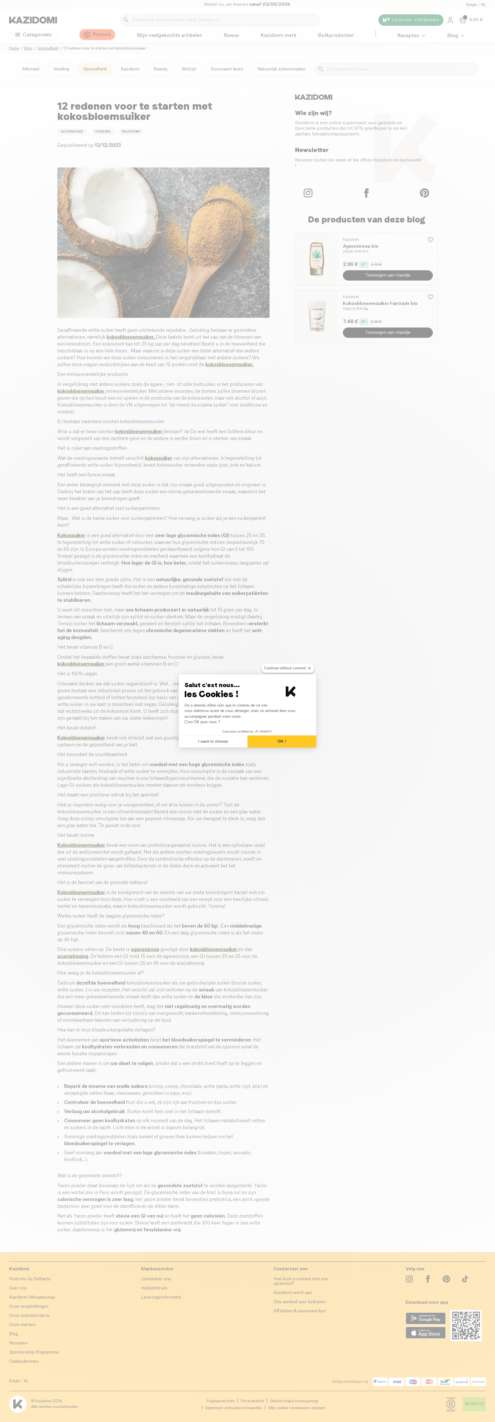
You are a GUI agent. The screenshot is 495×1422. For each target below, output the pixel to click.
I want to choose (213, 741)
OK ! (282, 741)
